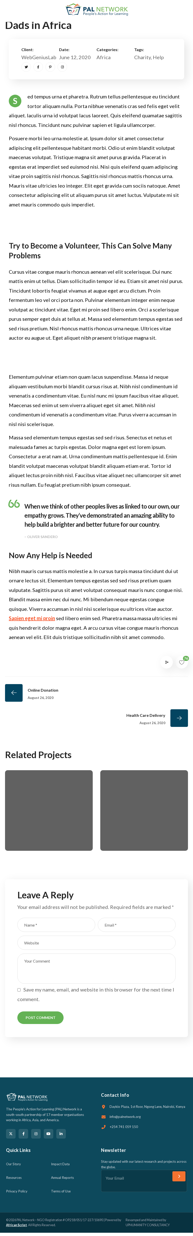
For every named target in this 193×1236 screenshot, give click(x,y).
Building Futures (40, 820)
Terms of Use (61, 1191)
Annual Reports (62, 1178)
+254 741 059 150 (124, 1127)
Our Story (13, 1164)
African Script (16, 1225)
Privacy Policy (16, 1191)
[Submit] (178, 1176)
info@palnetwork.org (125, 1117)
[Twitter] (26, 67)
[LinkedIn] (61, 1134)
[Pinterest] (50, 67)
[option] (48, 814)
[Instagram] (62, 67)
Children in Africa (137, 830)
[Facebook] (38, 67)
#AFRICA (31, 829)
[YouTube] (48, 1134)
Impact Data (60, 1164)
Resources (14, 1178)
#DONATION (37, 838)
